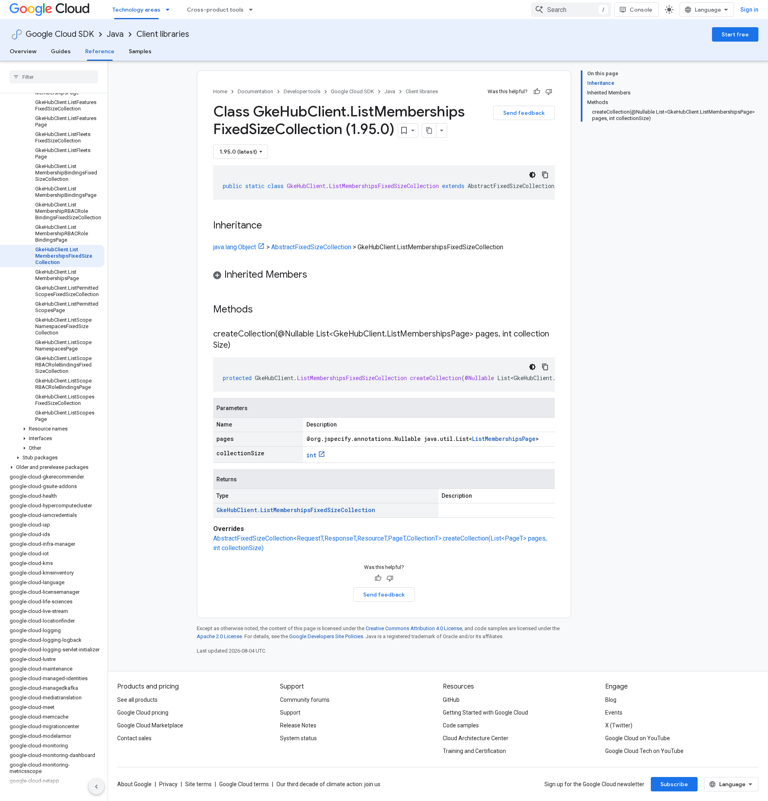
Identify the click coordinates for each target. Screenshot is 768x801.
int (311, 455)
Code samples (461, 725)
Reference (99, 51)
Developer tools (302, 91)
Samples (140, 51)
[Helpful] (537, 92)
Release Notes (298, 725)
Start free (735, 34)
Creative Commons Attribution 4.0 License (414, 628)
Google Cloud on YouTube (637, 738)
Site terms (198, 784)
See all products (137, 700)
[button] (52, 429)
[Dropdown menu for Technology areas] (170, 9)
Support (290, 712)
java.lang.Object (234, 247)
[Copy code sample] (545, 174)
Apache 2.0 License (219, 636)
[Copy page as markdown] (429, 130)
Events (613, 712)
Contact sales (134, 738)
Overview (23, 51)
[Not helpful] (549, 92)
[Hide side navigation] (96, 787)
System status (298, 738)
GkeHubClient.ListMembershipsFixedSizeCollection (295, 510)
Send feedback (524, 112)
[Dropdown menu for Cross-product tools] (253, 9)
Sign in (749, 9)
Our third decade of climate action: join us (328, 784)
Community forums (305, 700)
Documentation (255, 91)
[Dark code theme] (532, 174)
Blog (610, 700)
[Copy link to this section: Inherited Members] (315, 275)
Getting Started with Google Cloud (485, 712)
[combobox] (571, 9)
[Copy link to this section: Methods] (263, 310)
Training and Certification (474, 751)
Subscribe (674, 784)
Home (220, 91)
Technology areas (136, 9)
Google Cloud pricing (142, 712)
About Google (134, 784)
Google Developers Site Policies (326, 636)
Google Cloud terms (244, 784)
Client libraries (162, 34)
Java (115, 34)
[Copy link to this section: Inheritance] (270, 226)
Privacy (168, 784)
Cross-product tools (215, 9)
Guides (61, 51)
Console (641, 9)
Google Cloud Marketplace (150, 725)
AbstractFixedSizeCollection (311, 247)
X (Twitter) (618, 725)
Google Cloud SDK (60, 34)
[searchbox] (54, 76)
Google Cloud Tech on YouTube (644, 751)
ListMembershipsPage (504, 439)
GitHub (451, 700)
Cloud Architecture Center (475, 738)
